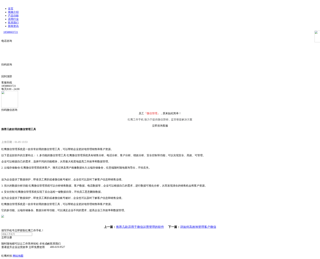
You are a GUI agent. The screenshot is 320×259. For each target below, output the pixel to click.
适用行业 (13, 19)
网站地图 (18, 255)
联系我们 (13, 22)
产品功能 (13, 15)
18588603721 (10, 32)
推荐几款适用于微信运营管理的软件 (140, 227)
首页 (10, 8)
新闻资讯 (13, 26)
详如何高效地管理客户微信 (198, 227)
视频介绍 (13, 12)
